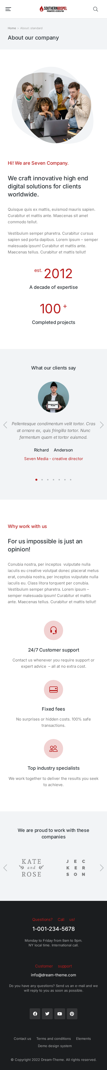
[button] (8, 9)
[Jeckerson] (76, 867)
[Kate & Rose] (31, 867)
